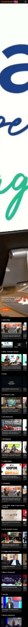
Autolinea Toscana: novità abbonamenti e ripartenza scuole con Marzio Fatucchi (11, 367)
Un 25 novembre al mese (10, 529)
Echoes (4, 374)
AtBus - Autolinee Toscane (10, 351)
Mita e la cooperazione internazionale (11, 522)
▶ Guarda (5, 309)
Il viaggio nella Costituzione (11, 551)
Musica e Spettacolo (8, 615)
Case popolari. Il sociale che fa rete (10, 609)
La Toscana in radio (8, 394)
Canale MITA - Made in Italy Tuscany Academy (13, 506)
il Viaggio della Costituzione (8, 566)
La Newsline (6, 483)
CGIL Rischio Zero (7, 417)
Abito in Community (8, 572)
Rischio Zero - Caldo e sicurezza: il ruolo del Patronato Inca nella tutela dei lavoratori (11, 433)
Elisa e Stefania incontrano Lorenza (10, 389)
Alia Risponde (6, 439)
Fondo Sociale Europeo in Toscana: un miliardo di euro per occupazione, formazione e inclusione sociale (11, 411)
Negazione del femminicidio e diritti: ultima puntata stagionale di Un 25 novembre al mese (10, 546)
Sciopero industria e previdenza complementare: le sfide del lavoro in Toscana (10, 478)
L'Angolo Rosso (7, 461)
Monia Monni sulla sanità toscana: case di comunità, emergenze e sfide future (11, 335)
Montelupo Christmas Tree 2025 (9, 587)
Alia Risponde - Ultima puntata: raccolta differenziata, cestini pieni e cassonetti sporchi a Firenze (11, 455)
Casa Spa (5, 594)
